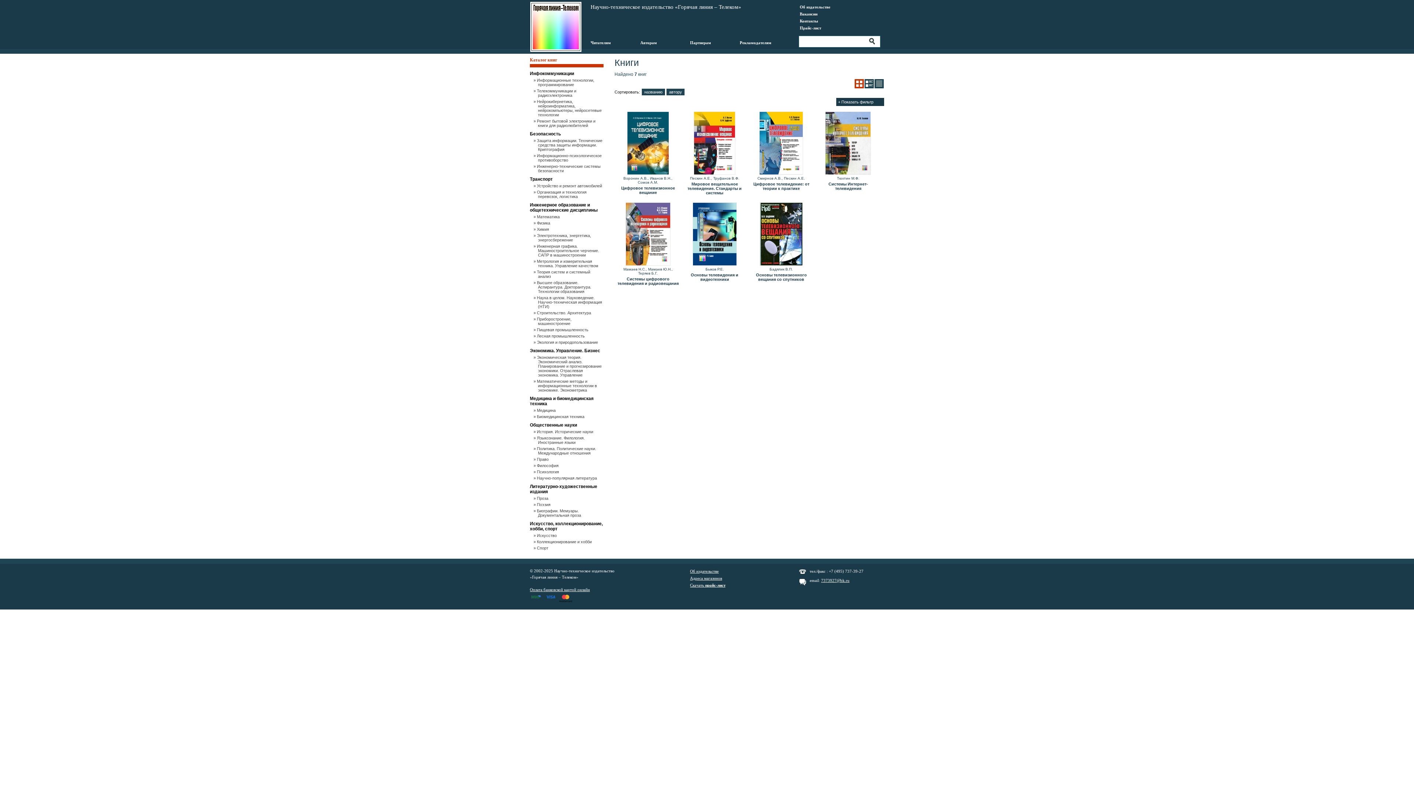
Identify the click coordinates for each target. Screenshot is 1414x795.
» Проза (543, 498)
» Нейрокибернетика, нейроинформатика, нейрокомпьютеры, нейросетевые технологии (570, 108)
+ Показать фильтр (855, 102)
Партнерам (700, 42)
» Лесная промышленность (561, 336)
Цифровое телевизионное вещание (648, 190)
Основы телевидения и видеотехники (714, 277)
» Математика (549, 217)
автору (675, 92)
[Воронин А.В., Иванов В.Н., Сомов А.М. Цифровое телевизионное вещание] (647, 144)
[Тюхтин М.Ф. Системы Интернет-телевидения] (847, 144)
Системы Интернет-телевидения (848, 186)
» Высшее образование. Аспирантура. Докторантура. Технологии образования (564, 287)
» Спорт (543, 548)
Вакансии (808, 14)
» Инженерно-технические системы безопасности (569, 168)
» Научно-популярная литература (567, 478)
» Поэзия (544, 504)
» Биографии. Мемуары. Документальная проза (559, 513)
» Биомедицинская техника (561, 416)
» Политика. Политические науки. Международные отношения (567, 450)
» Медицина (547, 410)
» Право (543, 459)
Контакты (809, 21)
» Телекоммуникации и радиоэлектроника (557, 93)
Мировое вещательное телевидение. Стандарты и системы (714, 188)
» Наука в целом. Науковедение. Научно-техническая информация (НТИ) (570, 302)
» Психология (548, 472)
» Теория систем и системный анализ (564, 274)
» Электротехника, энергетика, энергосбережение (564, 237)
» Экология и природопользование (568, 342)
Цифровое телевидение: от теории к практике (781, 186)
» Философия (548, 465)
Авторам (648, 42)
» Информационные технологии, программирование (566, 82)
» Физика (544, 223)
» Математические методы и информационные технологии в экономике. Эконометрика (567, 385)
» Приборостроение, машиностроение (554, 321)
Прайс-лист (810, 28)
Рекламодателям (755, 42)
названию (653, 92)
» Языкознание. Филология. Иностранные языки (561, 440)
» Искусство (547, 535)
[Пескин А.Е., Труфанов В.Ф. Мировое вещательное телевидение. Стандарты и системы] (714, 144)
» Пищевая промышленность (563, 330)
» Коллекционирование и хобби (565, 542)
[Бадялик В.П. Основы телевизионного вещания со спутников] (781, 234)
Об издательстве (815, 7)
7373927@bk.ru (835, 580)
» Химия (543, 229)
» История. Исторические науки (565, 432)
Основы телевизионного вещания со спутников (781, 277)
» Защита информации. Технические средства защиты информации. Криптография (570, 145)
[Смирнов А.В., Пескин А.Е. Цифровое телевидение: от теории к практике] (781, 144)
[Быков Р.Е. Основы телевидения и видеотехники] (714, 234)
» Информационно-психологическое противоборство (570, 157)
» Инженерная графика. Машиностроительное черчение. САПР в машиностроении (568, 250)
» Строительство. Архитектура (564, 313)
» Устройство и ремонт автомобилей (570, 186)
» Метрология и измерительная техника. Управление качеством (568, 263)
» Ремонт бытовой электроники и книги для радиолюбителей (566, 123)
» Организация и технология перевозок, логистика (562, 194)
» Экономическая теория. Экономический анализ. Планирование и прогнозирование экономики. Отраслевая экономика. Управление (570, 366)
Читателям (601, 42)
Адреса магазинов (706, 578)
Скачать (707, 585)
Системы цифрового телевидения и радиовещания (648, 281)
